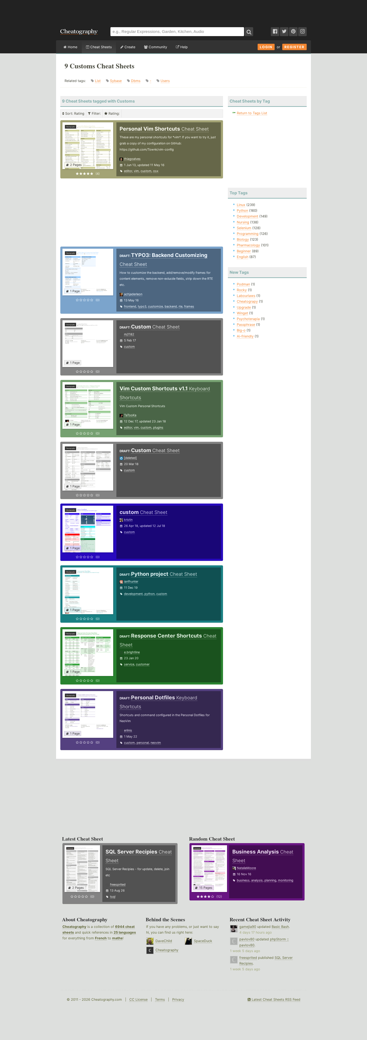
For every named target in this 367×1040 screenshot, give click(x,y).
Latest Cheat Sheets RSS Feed (275, 999)
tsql (112, 896)
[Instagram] (302, 31)
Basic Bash (280, 926)
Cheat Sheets (100, 47)
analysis (257, 880)
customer (143, 664)
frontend (130, 306)
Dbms (135, 81)
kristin (128, 519)
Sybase (116, 81)
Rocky (242, 290)
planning (270, 880)
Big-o (241, 330)
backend (171, 306)
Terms (160, 999)
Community (157, 47)
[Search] (249, 31)
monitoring (285, 880)
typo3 (142, 306)
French (101, 938)
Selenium (244, 228)
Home (72, 47)
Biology (243, 239)
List (98, 81)
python (149, 593)
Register (294, 47)
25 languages (125, 932)
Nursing (243, 222)
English (242, 257)
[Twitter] (284, 31)
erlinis (128, 730)
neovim (156, 742)
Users (165, 81)
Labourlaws (246, 296)
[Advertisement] (183, 11)
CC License (138, 999)
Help (183, 47)
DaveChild (163, 941)
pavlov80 (246, 939)
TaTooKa (130, 415)
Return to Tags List (252, 113)
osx (155, 171)
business (243, 880)
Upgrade (244, 307)
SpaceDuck (203, 941)
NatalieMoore (246, 868)
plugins (158, 427)
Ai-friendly (245, 336)
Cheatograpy (247, 301)
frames (189, 306)
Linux (241, 205)
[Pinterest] (293, 31)
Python (242, 210)
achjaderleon (133, 294)
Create (129, 47)
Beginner (244, 251)
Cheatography (74, 926)
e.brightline (132, 652)
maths (117, 938)
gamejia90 (247, 926)
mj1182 (129, 334)
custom (146, 171)
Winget (242, 313)
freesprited (118, 884)
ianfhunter (131, 581)
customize (155, 306)
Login (266, 47)
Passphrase (246, 324)
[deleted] (130, 458)
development (133, 593)
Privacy (178, 999)
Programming (247, 233)
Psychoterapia (248, 319)
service (129, 664)
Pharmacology (248, 245)
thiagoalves (132, 159)
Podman (243, 284)
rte (180, 306)
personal (143, 742)
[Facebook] (275, 31)
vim (136, 171)
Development (247, 216)
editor (128, 171)
